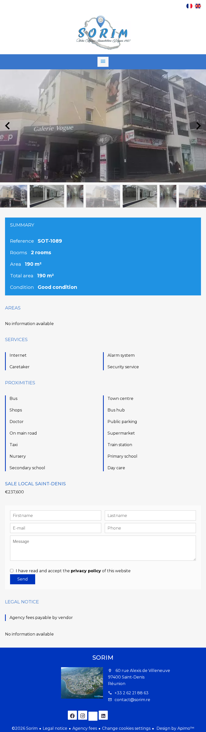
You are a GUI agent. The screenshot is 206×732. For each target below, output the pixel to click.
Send (22, 579)
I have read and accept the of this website (73, 570)
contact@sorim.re (132, 699)
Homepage (103, 33)
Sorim (103, 657)
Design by (175, 728)
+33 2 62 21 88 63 (131, 693)
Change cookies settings (126, 728)
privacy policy (86, 570)
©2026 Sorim (25, 728)
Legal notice (55, 728)
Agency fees (84, 728)
